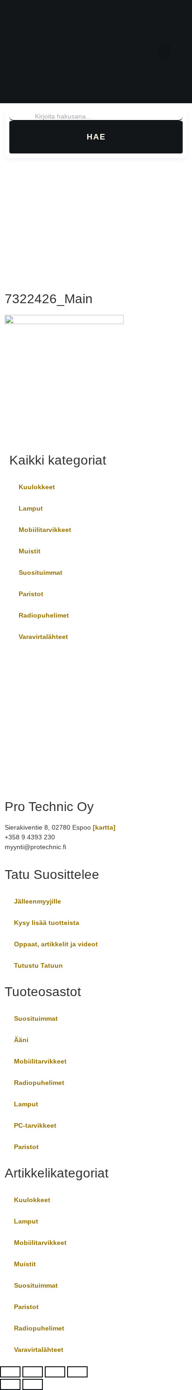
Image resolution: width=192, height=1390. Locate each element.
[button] (164, 51)
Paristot (31, 594)
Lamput (31, 508)
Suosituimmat (40, 572)
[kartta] (104, 827)
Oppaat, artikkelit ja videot (56, 944)
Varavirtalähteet (43, 636)
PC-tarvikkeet (35, 1125)
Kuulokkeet (37, 487)
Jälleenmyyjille (37, 901)
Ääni (21, 1040)
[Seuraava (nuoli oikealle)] (32, 1384)
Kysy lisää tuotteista (46, 922)
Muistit (30, 551)
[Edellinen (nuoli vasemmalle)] (10, 1384)
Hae (96, 137)
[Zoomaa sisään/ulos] (10, 1371)
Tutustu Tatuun (38, 965)
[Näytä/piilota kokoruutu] (32, 1371)
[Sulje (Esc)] (77, 1371)
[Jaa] (55, 1371)
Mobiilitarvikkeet (45, 529)
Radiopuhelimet (44, 615)
